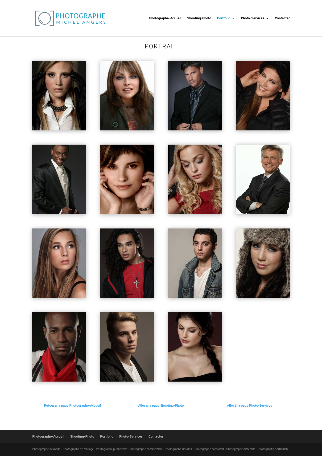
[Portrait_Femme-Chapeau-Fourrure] (263, 297)
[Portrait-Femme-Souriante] (263, 129)
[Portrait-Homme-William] (127, 380)
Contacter (282, 18)
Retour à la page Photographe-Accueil (72, 405)
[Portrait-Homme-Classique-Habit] (195, 129)
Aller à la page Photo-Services (249, 405)
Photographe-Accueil (165, 18)
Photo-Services (252, 18)
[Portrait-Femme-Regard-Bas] (195, 213)
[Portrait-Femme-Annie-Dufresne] (127, 129)
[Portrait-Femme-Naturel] (59, 129)
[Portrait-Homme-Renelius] (59, 380)
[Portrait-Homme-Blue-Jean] (195, 297)
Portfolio (223, 18)
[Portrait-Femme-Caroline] (127, 213)
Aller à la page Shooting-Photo (161, 405)
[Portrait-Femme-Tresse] (195, 380)
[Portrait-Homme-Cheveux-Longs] (127, 297)
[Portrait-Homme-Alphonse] (59, 213)
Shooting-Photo (199, 18)
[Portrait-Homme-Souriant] (263, 213)
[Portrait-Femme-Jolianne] (59, 297)
